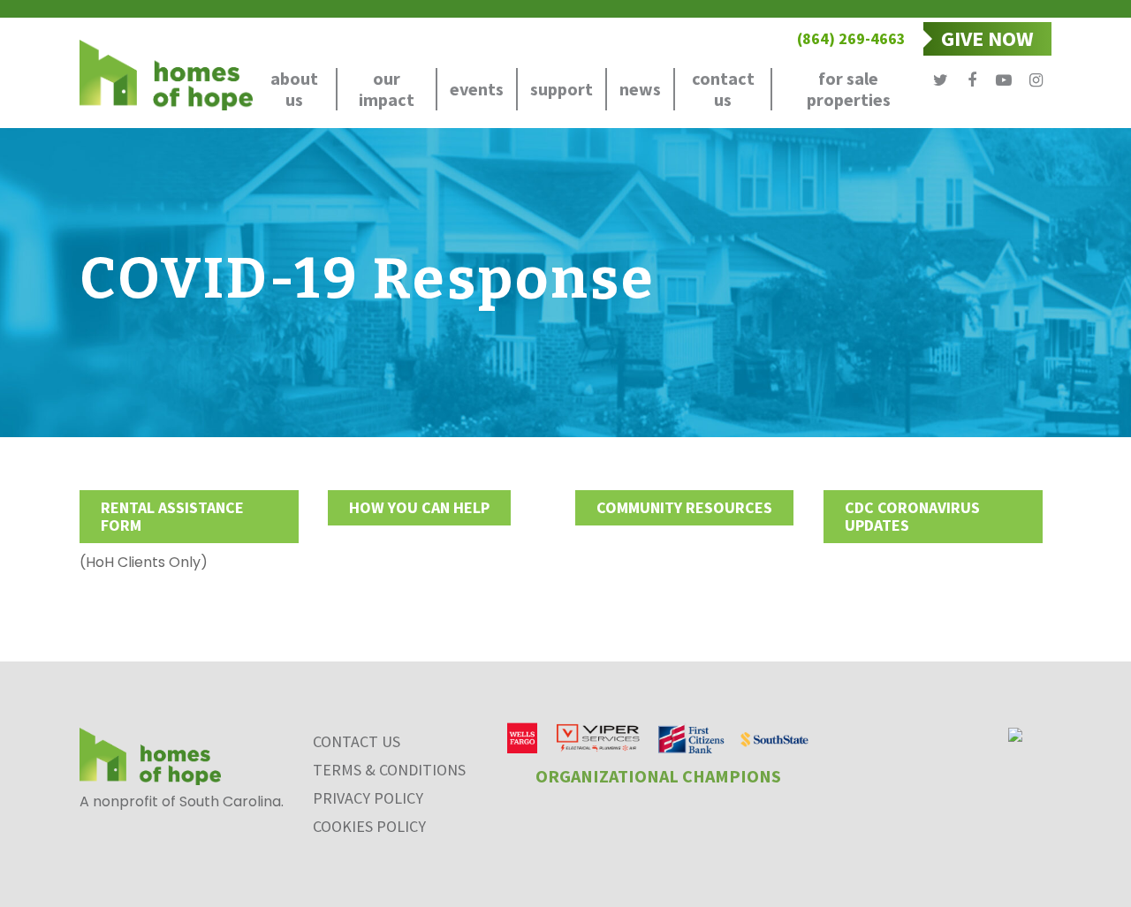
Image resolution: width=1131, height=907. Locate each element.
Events (477, 89)
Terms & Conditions (389, 770)
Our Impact (386, 89)
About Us (294, 89)
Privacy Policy (368, 798)
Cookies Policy (369, 826)
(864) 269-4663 (851, 38)
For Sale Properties (849, 89)
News (640, 89)
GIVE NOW (987, 38)
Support (561, 89)
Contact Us (723, 89)
